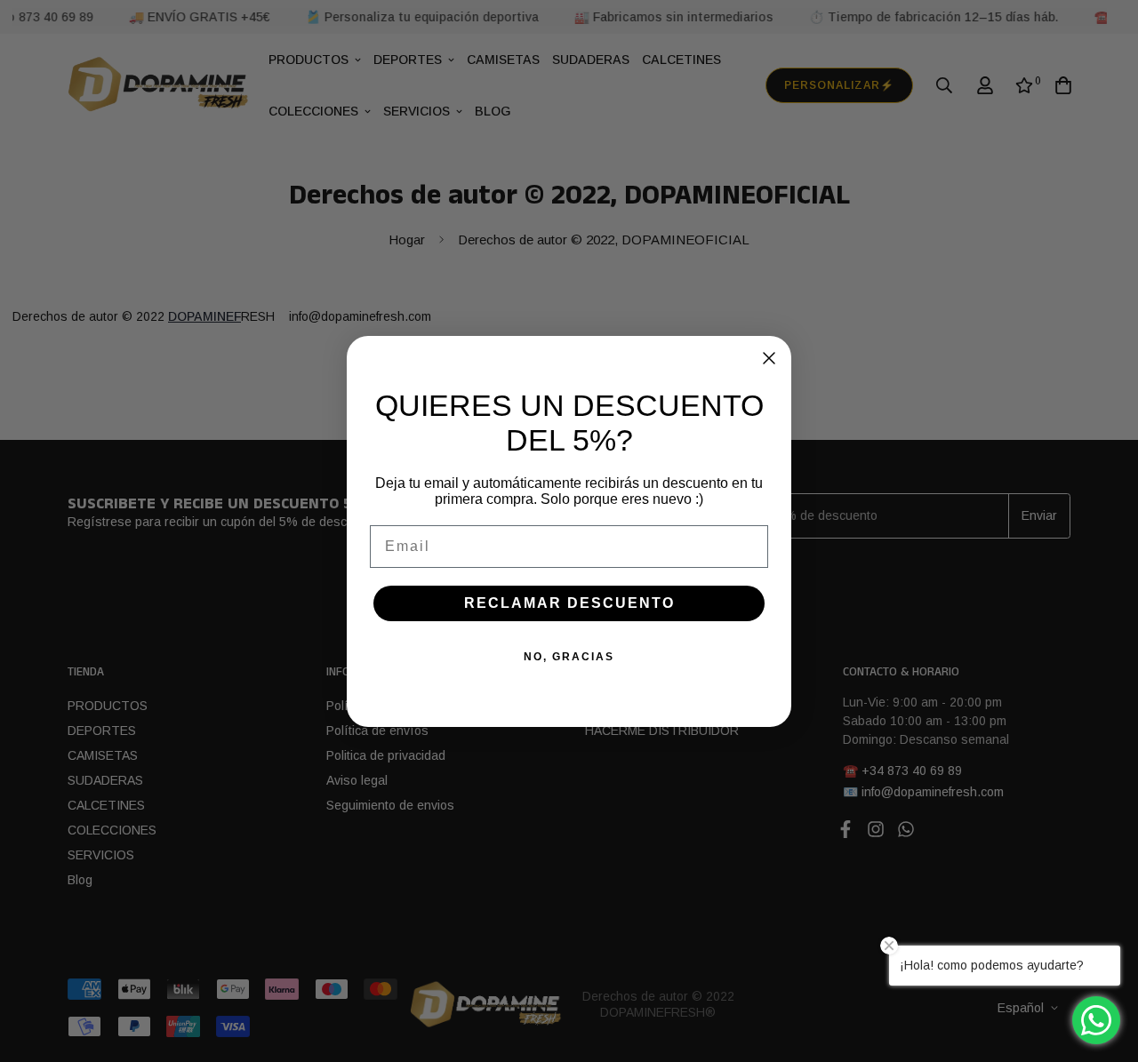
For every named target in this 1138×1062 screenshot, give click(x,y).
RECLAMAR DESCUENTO (569, 603)
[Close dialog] (769, 358)
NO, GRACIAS (569, 657)
